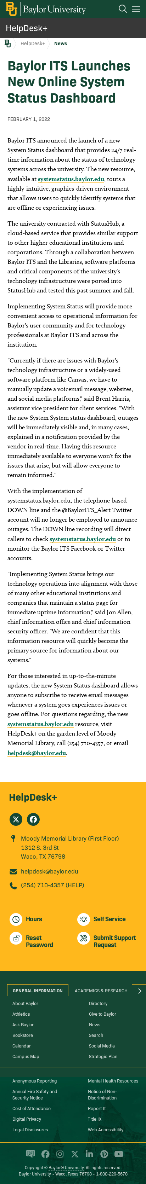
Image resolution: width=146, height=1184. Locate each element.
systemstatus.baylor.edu (71, 178)
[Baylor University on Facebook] (44, 1157)
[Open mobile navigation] (137, 10)
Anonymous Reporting (34, 1080)
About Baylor (25, 1003)
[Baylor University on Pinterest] (103, 1157)
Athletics (21, 1013)
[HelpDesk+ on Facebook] (33, 819)
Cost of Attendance (31, 1108)
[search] (119, 9)
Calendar (21, 1045)
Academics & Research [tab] (101, 990)
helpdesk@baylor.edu (36, 752)
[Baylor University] (45, 9)
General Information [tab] (38, 990)
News (60, 43)
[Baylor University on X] (73, 1157)
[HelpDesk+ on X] (16, 819)
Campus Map (25, 1056)
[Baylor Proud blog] (29, 1157)
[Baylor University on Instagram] (58, 1157)
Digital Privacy (26, 1118)
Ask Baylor (23, 1024)
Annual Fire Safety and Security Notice (34, 1094)
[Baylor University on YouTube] (117, 1157)
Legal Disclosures (30, 1129)
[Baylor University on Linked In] (88, 1157)
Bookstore (22, 1035)
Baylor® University (66, 1167)
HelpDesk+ (26, 27)
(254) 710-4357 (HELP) (52, 885)
